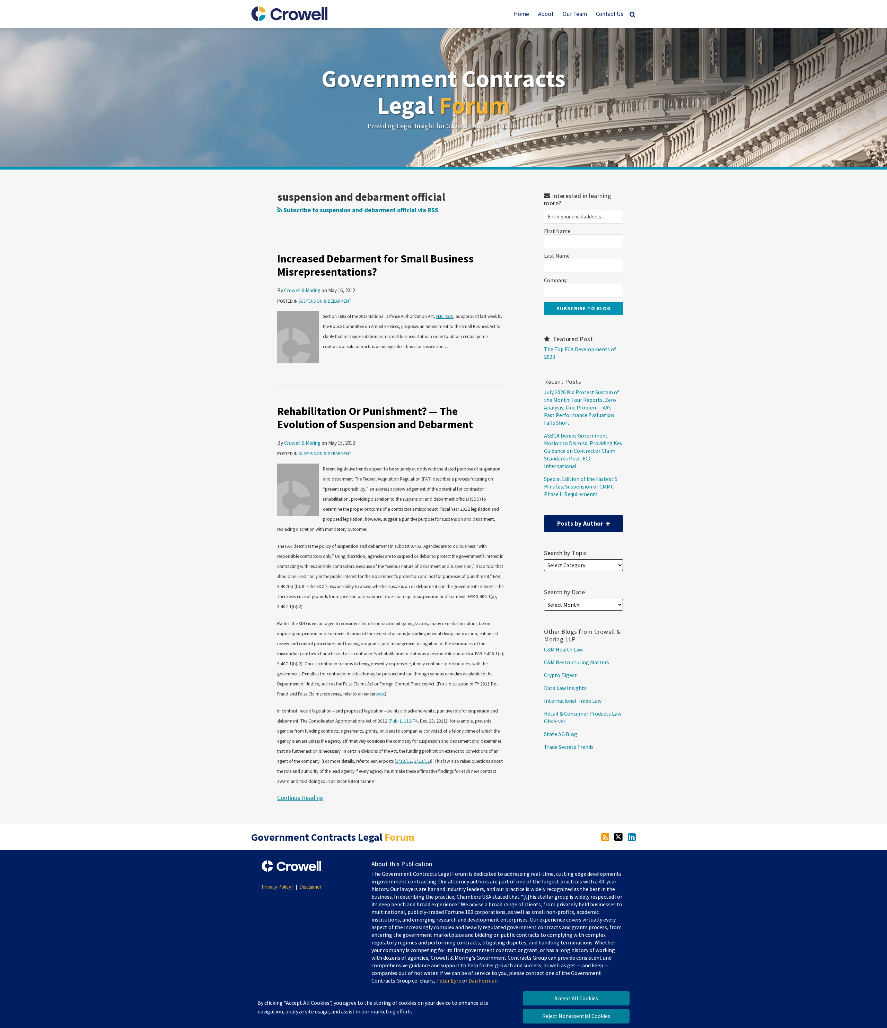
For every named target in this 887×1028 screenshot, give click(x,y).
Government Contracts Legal (443, 91)
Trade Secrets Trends (569, 746)
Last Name (557, 255)
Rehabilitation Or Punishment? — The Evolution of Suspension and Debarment (375, 417)
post (380, 694)
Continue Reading (300, 797)
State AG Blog (560, 734)
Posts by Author (574, 521)
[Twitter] (618, 836)
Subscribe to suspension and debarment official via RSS (360, 210)
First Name (557, 231)
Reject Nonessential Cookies (576, 1016)
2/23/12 (422, 761)
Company (555, 280)
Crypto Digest (560, 675)
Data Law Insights (565, 687)
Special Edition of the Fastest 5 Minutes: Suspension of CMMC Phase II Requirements (580, 486)
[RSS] (605, 836)
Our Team (575, 14)
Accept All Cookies (576, 998)
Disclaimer (310, 886)
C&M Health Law (563, 649)
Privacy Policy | (277, 886)
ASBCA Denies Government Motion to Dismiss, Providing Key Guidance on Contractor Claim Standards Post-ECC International (583, 450)
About (546, 14)
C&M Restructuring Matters (576, 662)
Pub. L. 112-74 (404, 721)
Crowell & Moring (302, 290)
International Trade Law (572, 700)
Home (521, 14)
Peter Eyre (448, 980)
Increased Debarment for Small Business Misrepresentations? (375, 265)
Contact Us (609, 14)
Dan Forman (483, 980)
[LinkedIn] (632, 836)
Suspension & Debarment (325, 301)
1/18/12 (404, 761)
